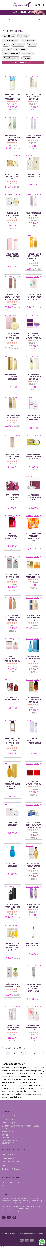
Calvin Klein (23, 36)
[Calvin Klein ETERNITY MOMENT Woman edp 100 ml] (12, 284)
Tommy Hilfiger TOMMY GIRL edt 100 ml (33, 618)
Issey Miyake (9, 36)
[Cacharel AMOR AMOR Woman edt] (12, 686)
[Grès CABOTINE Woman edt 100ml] (12, 973)
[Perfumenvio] (21, 5)
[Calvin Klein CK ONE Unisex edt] (33, 163)
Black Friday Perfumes (10, 1169)
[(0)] (39, 5)
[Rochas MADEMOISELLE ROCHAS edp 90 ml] (12, 645)
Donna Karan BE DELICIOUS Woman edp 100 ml (33, 456)
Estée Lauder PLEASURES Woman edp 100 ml (12, 618)
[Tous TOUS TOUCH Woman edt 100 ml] (12, 163)
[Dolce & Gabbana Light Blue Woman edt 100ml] (12, 83)
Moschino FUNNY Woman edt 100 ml (12, 577)
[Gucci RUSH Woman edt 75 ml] (33, 771)
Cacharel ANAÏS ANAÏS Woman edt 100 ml (33, 1027)
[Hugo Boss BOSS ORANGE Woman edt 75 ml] (12, 1014)
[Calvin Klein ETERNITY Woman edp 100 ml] (33, 363)
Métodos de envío (9, 1154)
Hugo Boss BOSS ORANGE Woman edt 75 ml (12, 1027)
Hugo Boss (27, 54)
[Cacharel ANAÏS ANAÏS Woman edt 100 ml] (33, 1014)
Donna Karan (18, 45)
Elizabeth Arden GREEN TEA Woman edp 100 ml (12, 138)
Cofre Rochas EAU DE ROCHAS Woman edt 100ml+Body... (33, 825)
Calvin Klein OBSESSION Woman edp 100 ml (33, 700)
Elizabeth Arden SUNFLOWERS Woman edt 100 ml (33, 257)
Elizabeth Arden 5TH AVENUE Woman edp (12, 377)
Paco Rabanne (28, 41)
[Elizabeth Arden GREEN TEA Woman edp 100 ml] (12, 124)
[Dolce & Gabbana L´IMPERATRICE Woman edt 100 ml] (12, 727)
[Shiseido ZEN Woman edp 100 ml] (33, 564)
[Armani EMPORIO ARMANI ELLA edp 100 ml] (12, 443)
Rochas (7, 49)
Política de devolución (10, 1162)
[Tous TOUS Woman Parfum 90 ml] (12, 404)
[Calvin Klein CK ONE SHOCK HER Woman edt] (33, 404)
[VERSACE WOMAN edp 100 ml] (33, 894)
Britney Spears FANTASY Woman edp (12, 497)
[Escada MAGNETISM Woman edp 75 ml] (12, 523)
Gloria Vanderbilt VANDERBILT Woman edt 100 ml (12, 337)
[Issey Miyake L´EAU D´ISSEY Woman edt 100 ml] (33, 83)
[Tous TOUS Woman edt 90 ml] (33, 202)
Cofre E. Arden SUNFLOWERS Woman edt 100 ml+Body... (12, 946)
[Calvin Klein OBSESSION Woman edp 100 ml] (33, 686)
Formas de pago (8, 1158)
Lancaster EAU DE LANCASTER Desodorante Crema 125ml (33, 987)
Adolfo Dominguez (11, 58)
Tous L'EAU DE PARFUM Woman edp (12, 256)
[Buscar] (37, 4)
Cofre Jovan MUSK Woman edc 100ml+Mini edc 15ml (33, 537)
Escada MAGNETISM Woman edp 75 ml (12, 536)
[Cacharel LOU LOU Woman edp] (12, 853)
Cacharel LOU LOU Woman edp (12, 865)
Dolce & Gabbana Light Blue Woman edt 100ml (12, 97)
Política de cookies (9, 1186)
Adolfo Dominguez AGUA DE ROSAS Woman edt (33, 742)
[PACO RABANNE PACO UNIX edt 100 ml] (12, 894)
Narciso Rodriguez (11, 54)
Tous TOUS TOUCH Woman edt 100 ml (12, 176)
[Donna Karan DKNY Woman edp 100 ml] (33, 124)
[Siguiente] (41, 1053)
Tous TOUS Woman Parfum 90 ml (12, 416)
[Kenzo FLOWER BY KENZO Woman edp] (33, 932)
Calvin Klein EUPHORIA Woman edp (33, 497)
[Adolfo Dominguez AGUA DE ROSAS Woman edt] (33, 727)
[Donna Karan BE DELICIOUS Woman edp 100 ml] (33, 443)
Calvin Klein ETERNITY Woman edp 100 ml (33, 377)
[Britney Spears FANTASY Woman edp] (12, 484)
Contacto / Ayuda (9, 1123)
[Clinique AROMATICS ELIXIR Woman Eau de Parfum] (12, 771)
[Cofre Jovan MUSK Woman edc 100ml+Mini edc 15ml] (33, 523)
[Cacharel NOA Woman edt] (12, 812)
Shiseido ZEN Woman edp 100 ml (33, 576)
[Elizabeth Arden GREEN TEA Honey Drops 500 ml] (33, 284)
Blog (3, 1165)
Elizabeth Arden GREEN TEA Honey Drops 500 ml (33, 297)
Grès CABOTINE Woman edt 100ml (12, 985)
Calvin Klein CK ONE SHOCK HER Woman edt (33, 417)
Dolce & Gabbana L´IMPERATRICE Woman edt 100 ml (12, 742)
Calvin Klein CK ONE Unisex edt (33, 175)
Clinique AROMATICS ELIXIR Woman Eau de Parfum (12, 785)
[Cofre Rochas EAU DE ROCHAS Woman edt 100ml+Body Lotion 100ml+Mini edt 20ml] (33, 812)
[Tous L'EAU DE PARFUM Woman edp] (12, 243)
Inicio (15, 12)
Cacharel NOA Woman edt (12, 824)
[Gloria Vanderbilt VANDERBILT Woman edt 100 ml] (12, 322)
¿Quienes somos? (8, 1116)
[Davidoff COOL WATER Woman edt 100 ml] (33, 645)
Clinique (26, 58)
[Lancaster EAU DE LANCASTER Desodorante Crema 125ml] (33, 973)
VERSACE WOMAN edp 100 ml (33, 906)
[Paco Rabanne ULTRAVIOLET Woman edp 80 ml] (33, 322)
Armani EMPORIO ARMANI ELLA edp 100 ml (12, 456)
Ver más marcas (24, 63)
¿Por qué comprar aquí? (11, 1119)
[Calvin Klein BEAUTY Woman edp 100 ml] (12, 202)
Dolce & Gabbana (10, 41)
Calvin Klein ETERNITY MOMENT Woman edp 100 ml (12, 297)
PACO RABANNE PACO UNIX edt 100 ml (12, 907)
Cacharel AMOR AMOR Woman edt (12, 699)
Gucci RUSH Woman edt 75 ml (33, 783)
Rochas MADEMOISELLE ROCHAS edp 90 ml (12, 659)
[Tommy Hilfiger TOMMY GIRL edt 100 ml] (33, 605)
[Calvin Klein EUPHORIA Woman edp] (33, 484)
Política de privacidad (10, 1182)
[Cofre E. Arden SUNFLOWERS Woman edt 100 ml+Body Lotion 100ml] (12, 932)
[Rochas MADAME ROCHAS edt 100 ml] (33, 853)
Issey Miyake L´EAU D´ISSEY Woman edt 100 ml (33, 97)
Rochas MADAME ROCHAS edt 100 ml (33, 866)
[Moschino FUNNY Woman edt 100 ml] (12, 564)
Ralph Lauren (20, 49)
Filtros (9, 19)
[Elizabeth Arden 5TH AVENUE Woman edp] (12, 363)
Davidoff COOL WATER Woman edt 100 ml (33, 659)
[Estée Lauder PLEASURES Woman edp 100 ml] (12, 605)
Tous (6, 45)
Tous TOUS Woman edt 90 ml (33, 214)
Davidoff (32, 45)
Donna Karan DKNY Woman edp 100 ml (33, 137)
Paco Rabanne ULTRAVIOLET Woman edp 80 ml (33, 336)
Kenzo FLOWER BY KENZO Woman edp (33, 944)
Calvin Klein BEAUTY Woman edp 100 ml (12, 215)
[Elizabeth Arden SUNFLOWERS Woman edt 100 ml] (33, 243)
